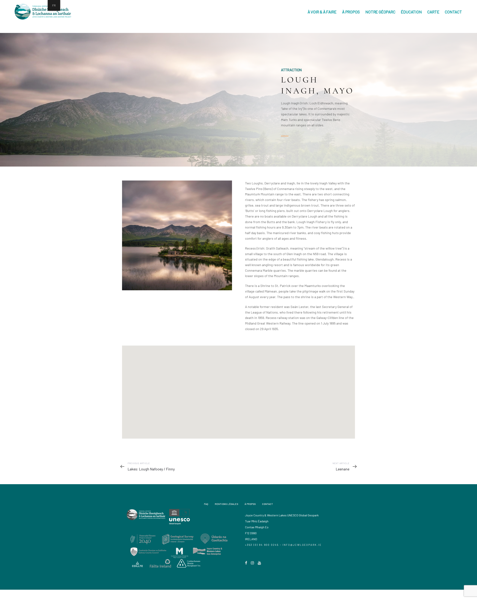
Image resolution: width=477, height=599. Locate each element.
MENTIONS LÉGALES (226, 504)
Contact (267, 504)
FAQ (206, 504)
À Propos (250, 504)
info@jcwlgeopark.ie (301, 544)
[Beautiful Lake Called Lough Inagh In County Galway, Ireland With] (177, 235)
